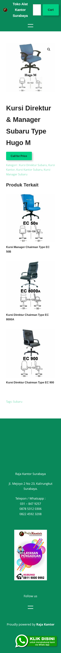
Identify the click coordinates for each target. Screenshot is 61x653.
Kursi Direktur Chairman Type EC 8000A (27, 317)
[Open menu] (30, 26)
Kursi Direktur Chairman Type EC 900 (30, 382)
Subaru (17, 401)
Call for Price (19, 155)
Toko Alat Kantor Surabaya (20, 10)
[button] (49, 49)
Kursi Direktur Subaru (33, 165)
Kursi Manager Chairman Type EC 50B (28, 249)
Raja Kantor (45, 624)
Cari (51, 9)
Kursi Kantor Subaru (29, 169)
